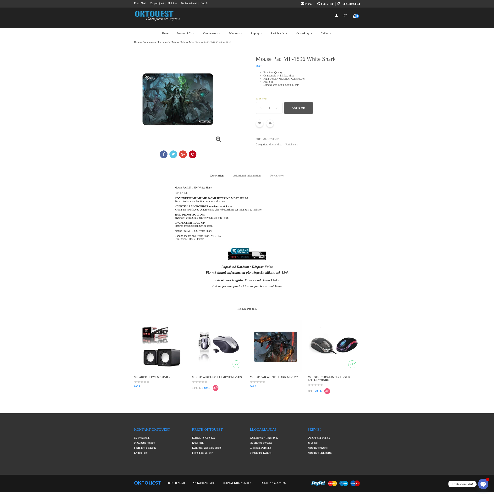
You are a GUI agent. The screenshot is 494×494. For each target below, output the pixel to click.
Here (278, 286)
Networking (302, 33)
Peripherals (277, 33)
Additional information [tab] (247, 175)
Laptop (255, 33)
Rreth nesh (198, 442)
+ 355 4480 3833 (350, 4)
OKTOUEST (147, 483)
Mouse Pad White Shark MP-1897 (274, 377)
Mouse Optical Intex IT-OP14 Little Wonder (329, 379)
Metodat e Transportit (320, 452)
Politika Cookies (273, 482)
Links (275, 280)
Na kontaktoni (142, 437)
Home (165, 33)
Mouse (175, 42)
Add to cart (298, 107)
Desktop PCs (184, 33)
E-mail (309, 4)
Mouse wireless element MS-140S (217, 377)
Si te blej (313, 442)
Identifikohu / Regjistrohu (264, 437)
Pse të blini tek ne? (202, 452)
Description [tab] (217, 175)
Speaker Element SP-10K (152, 377)
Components (210, 33)
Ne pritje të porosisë (261, 442)
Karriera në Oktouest (203, 437)
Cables (324, 33)
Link (285, 272)
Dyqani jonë (140, 452)
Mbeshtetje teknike (144, 442)
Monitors (234, 33)
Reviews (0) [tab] (277, 175)
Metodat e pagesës (317, 447)
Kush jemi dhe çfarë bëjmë (206, 447)
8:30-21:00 (327, 4)
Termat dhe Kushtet (260, 452)
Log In (204, 3)
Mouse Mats (187, 42)
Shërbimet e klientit (145, 447)
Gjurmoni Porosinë (260, 447)
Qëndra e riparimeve (319, 437)
